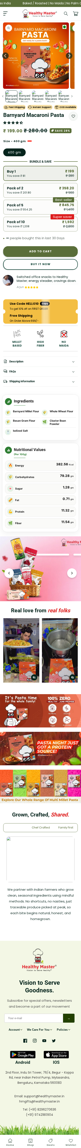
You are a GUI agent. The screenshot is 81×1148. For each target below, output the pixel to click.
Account (14, 1029)
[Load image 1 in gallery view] (11, 96)
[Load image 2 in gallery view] (24, 96)
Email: (19, 1096)
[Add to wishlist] (73, 116)
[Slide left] (2, 96)
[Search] (66, 14)
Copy (45, 303)
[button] (13, 122)
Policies (62, 1029)
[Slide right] (69, 55)
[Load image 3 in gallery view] (38, 96)
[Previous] (9, 573)
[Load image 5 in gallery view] (64, 96)
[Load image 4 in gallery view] (51, 96)
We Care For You (38, 1029)
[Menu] (5, 14)
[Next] (72, 573)
